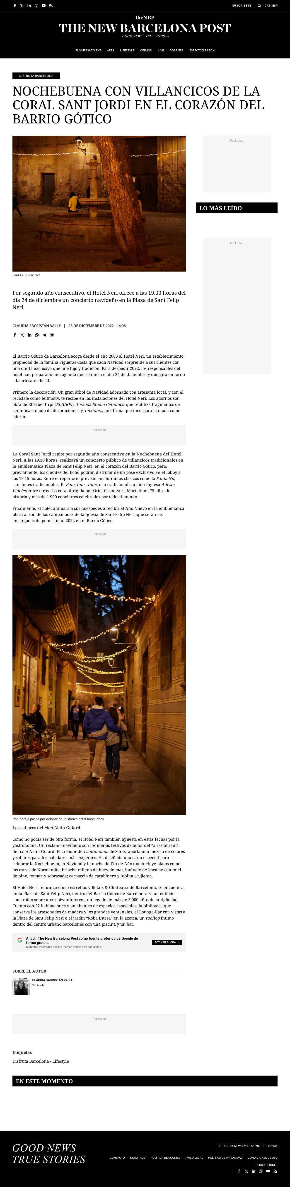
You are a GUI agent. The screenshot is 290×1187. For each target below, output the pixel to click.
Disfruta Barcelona (36, 76)
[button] (259, 5)
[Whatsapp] (37, 334)
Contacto (117, 1157)
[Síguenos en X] (22, 5)
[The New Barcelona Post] (49, 1154)
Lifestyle (60, 1061)
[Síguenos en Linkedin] (29, 5)
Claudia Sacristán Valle (36, 325)
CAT (267, 5)
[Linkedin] (29, 334)
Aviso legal (194, 1157)
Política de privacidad (225, 1157)
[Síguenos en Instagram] (36, 5)
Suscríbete (241, 5)
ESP (275, 5)
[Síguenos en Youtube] (43, 5)
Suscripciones (267, 1165)
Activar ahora (165, 942)
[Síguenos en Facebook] (14, 5)
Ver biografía (38, 985)
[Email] (51, 334)
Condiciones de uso (263, 1157)
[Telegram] (44, 334)
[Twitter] (22, 334)
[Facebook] (14, 334)
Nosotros (137, 1157)
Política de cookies (165, 1157)
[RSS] (51, 5)
